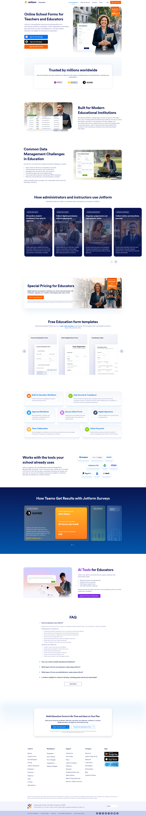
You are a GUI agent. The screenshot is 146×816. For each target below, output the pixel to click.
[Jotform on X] (100, 813)
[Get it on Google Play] (111, 754)
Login (107, 2)
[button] (24, 351)
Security (53, 813)
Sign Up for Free (116, 2)
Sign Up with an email (36, 47)
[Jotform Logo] (30, 2)
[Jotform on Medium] (106, 813)
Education (42, 2)
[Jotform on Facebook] (97, 813)
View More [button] (73, 684)
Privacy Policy (45, 813)
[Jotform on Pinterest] (112, 813)
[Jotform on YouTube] (114, 813)
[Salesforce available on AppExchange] (111, 764)
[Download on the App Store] (111, 759)
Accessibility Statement (65, 813)
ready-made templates (67, 326)
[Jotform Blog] (109, 813)
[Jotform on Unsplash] (117, 813)
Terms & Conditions (33, 813)
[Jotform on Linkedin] (103, 813)
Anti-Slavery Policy (79, 813)
